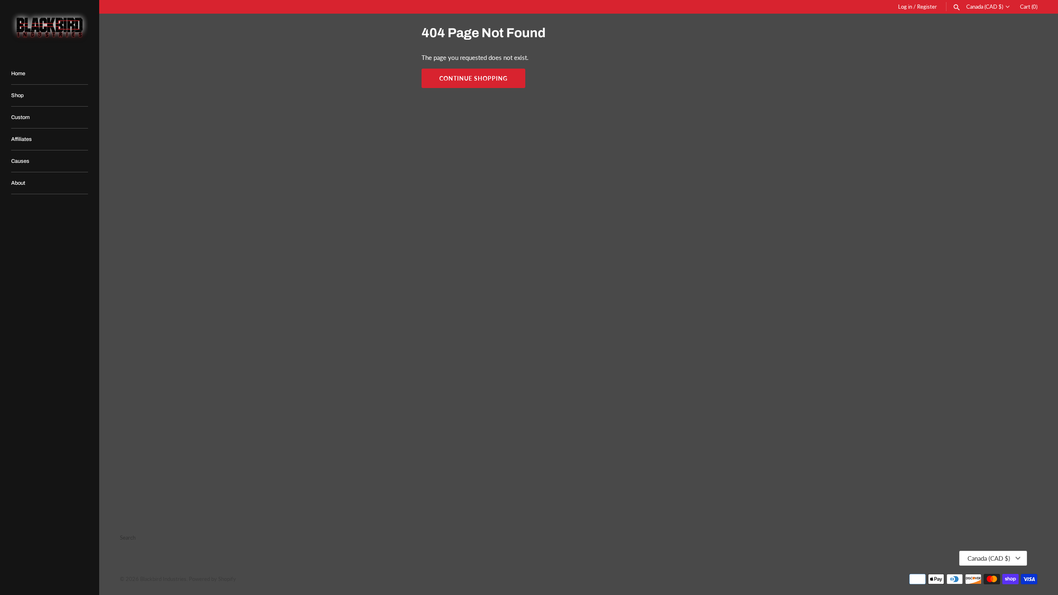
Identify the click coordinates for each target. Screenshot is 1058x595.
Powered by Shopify (212, 579)
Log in (905, 6)
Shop (17, 95)
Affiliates (21, 139)
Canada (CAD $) (984, 7)
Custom (20, 117)
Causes (20, 161)
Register (927, 6)
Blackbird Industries (163, 579)
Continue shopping (473, 78)
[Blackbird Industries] (49, 27)
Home (18, 73)
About (18, 183)
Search (128, 537)
